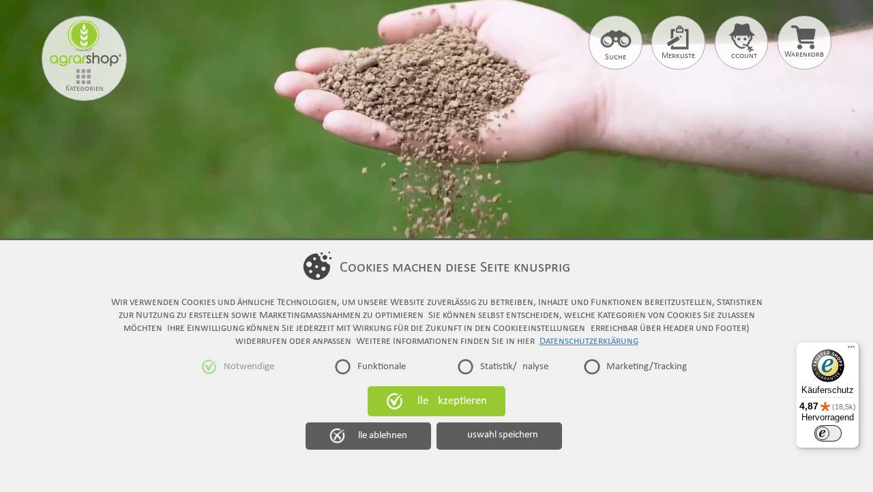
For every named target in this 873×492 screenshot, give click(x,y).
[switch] (828, 433)
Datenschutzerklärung (588, 341)
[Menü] (851, 350)
